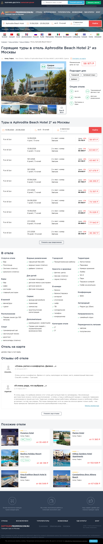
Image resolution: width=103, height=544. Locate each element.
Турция (12, 37)
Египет (4, 37)
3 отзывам (59, 68)
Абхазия (97, 37)
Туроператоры (64, 12)
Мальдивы (50, 37)
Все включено (22, 521)
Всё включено (50, 12)
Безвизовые (77, 12)
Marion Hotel (78, 433)
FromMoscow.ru (15, 526)
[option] (33, 83)
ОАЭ (18, 37)
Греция (84, 37)
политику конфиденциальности (85, 6)
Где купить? (89, 12)
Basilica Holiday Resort (30, 454)
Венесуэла (67, 37)
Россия (36, 37)
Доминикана (27, 37)
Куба (42, 37)
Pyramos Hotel (27, 433)
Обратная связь (55, 526)
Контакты (66, 526)
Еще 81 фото (61, 111)
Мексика (58, 37)
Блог (98, 12)
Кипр (91, 37)
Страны (39, 12)
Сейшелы (76, 37)
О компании (43, 526)
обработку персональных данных (76, 541)
